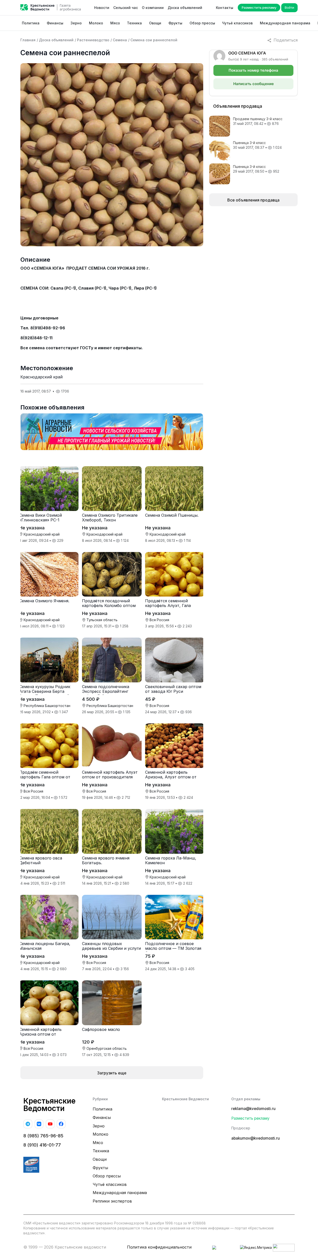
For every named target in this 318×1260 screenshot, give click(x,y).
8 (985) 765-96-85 (43, 1135)
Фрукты (175, 23)
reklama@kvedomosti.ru (253, 1108)
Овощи (155, 23)
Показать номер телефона (253, 70)
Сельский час (125, 7)
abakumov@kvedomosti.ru (255, 1138)
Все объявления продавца (253, 200)
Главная (28, 40)
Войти (289, 7)
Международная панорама (285, 23)
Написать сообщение (253, 83)
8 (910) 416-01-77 (42, 1145)
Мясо (115, 23)
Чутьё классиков (237, 23)
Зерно (76, 23)
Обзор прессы (202, 23)
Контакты (224, 7)
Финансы (55, 23)
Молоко (96, 23)
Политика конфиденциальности (159, 1247)
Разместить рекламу (259, 7)
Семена (120, 40)
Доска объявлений (185, 7)
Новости (101, 7)
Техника (134, 23)
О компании (153, 7)
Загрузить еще (111, 1072)
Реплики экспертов (112, 1201)
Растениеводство (93, 40)
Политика (31, 23)
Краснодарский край (41, 376)
